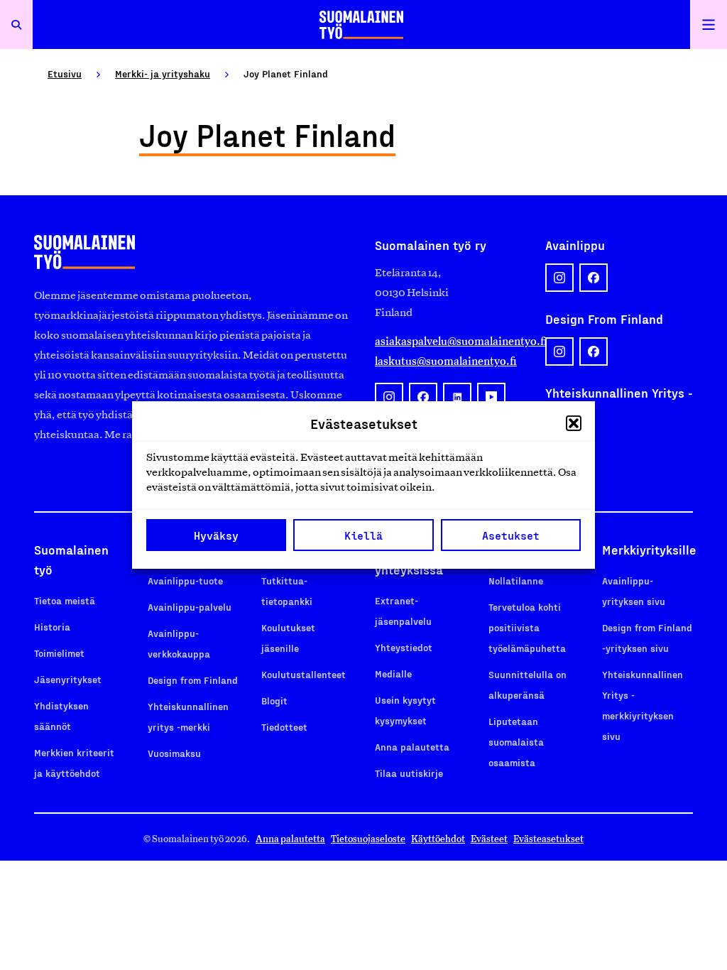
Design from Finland (193, 680)
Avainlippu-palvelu (189, 607)
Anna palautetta (412, 747)
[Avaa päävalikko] (708, 24)
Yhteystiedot (403, 647)
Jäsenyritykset (68, 679)
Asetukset (511, 535)
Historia (52, 627)
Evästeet (489, 839)
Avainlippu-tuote (185, 580)
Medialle (393, 673)
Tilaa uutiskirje (409, 773)
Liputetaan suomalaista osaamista (516, 741)
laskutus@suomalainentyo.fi (446, 361)
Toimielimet (59, 653)
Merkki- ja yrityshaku (162, 73)
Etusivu (65, 73)
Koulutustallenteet (303, 674)
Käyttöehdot (438, 839)
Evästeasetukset (548, 839)
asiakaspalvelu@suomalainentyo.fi (449, 341)
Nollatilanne (515, 580)
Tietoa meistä (64, 600)
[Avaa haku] (16, 24)
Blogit (274, 700)
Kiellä (363, 535)
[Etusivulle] (361, 24)
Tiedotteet (284, 727)
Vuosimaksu (174, 753)
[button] (574, 423)
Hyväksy (216, 535)
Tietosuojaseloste (368, 839)
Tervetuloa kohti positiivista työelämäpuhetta (527, 627)
